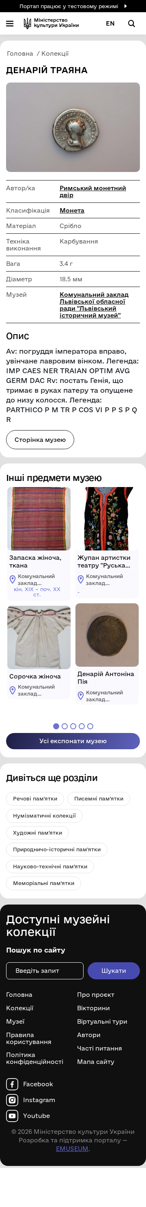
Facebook (38, 1084)
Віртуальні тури (102, 1021)
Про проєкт (95, 995)
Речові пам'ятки (35, 798)
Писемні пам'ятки (98, 798)
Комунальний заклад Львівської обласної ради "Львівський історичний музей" (94, 305)
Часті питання (99, 1048)
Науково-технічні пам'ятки (50, 866)
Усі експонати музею (73, 740)
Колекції (19, 1008)
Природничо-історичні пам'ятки (57, 849)
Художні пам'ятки (37, 832)
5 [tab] (90, 726)
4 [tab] (82, 726)
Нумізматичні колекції (44, 815)
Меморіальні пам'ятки (43, 883)
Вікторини (93, 1008)
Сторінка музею (40, 439)
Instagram (39, 1100)
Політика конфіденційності (34, 1058)
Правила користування (29, 1038)
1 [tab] (56, 726)
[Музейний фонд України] (51, 23)
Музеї (15, 1021)
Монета (72, 210)
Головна (19, 995)
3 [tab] (73, 726)
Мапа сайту (95, 1062)
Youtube (36, 1116)
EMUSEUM (72, 1148)
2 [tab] (65, 726)
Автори (89, 1035)
